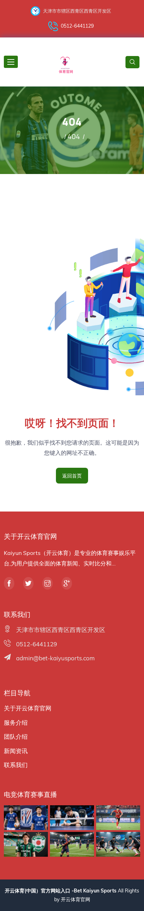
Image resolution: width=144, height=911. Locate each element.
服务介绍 (16, 722)
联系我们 (16, 765)
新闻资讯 (16, 750)
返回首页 (72, 475)
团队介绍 (16, 736)
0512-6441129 (77, 26)
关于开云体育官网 (27, 708)
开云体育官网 (75, 899)
